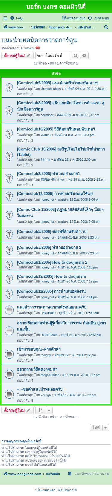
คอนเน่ (46, 135)
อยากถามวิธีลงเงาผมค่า (37, 369)
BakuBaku (48, 313)
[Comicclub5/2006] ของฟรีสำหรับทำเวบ (51, 231)
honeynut (47, 199)
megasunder (50, 375)
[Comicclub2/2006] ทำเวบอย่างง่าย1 (48, 173)
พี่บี (38, 48)
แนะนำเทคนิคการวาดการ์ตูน (39, 40)
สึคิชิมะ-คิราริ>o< (53, 179)
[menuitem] (16, 18)
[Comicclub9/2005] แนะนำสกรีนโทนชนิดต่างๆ (57, 83)
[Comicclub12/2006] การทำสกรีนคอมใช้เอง (55, 193)
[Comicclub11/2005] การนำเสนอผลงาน (51, 291)
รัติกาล (45, 159)
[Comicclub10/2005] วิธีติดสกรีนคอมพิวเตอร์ (56, 129)
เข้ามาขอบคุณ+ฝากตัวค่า (39, 349)
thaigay (46, 355)
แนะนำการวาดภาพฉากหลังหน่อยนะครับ (51, 307)
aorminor (47, 115)
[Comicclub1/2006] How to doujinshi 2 (52, 262)
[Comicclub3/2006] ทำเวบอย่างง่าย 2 (49, 247)
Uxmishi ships (51, 88)
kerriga (46, 395)
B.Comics (27, 48)
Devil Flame (49, 335)
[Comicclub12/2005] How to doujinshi (51, 276)
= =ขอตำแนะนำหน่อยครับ (39, 389)
